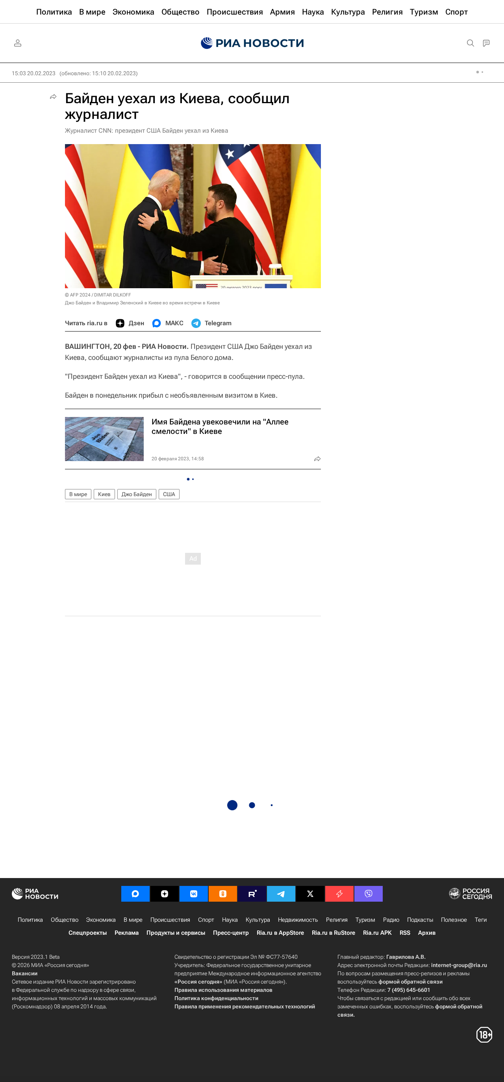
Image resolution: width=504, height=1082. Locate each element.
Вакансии (24, 973)
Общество (64, 919)
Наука (230, 919)
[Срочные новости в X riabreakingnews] (339, 894)
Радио (391, 919)
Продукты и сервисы (175, 932)
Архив (426, 932)
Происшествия (170, 919)
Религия (337, 919)
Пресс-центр (231, 932)
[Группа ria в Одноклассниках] (223, 894)
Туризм (365, 919)
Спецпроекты (88, 932)
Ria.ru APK (377, 932)
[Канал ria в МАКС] (135, 894)
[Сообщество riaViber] (368, 894)
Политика (30, 919)
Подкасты (420, 919)
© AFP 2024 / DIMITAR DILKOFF (98, 295)
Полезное (454, 919)
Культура (258, 919)
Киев (104, 494)
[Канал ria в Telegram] (281, 894)
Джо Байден (137, 494)
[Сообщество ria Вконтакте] (194, 894)
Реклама (127, 932)
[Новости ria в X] (310, 894)
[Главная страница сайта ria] (252, 43)
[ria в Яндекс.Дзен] (164, 894)
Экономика (101, 919)
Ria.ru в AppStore (280, 932)
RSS (405, 932)
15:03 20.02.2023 (34, 73)
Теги (481, 919)
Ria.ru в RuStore (333, 932)
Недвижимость (298, 919)
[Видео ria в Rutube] (252, 894)
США (169, 494)
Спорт (206, 919)
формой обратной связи (410, 981)
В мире (78, 494)
